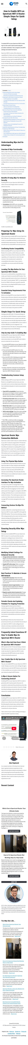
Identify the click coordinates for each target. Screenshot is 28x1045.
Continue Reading (14, 831)
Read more (17, 936)
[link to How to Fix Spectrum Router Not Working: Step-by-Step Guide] (14, 843)
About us (11, 1031)
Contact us (17, 1031)
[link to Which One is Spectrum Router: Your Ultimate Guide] (14, 797)
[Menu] (2, 4)
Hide (9, 90)
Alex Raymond (14, 763)
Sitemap (18, 1033)
